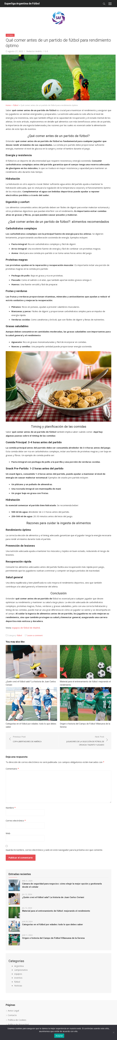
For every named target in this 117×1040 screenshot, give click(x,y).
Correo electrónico (16, 820)
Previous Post (27, 739)
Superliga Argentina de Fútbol (22, 3)
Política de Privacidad (18, 1024)
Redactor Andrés (34, 51)
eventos (18, 977)
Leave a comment (35, 635)
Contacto (12, 1015)
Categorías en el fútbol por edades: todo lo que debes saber (52, 924)
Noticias (18, 985)
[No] (113, 1032)
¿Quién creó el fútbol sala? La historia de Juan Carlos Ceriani (53, 897)
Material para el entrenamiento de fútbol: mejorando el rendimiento (56, 911)
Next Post (85, 740)
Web (8, 833)
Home (8, 105)
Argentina (19, 966)
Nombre (11, 807)
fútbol (10, 35)
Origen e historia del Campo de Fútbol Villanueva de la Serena (53, 938)
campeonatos (21, 969)
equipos (18, 973)
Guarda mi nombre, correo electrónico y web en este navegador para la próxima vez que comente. (54, 849)
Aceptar (59, 1036)
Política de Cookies (17, 1019)
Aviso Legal (13, 1010)
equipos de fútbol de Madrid (26, 627)
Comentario (12, 768)
